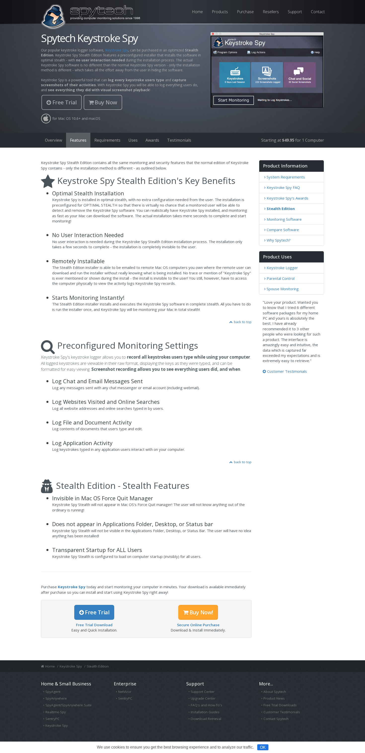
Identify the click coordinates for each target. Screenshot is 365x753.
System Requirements (286, 176)
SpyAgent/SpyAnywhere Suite (68, 705)
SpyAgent (52, 691)
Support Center (203, 691)
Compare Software (283, 229)
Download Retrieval (206, 718)
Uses (133, 140)
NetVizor (124, 691)
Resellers (271, 11)
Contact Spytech (276, 718)
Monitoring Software (284, 219)
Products (220, 11)
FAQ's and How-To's (206, 705)
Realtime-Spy (55, 712)
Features (78, 140)
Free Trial (64, 102)
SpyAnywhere (56, 698)
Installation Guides (205, 712)
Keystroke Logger (282, 267)
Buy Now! (201, 612)
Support (295, 11)
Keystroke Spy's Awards (287, 198)
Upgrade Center (203, 698)
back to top (243, 322)
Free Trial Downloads (280, 705)
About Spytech (274, 691)
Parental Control (280, 278)
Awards (152, 140)
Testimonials (179, 140)
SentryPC (52, 718)
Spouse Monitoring (283, 288)
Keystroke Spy (116, 50)
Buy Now (106, 102)
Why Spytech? (279, 240)
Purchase (245, 11)
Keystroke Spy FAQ (283, 187)
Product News (274, 698)
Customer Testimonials (287, 371)
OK (263, 747)
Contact (318, 11)
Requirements (107, 140)
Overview (53, 140)
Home (197, 11)
